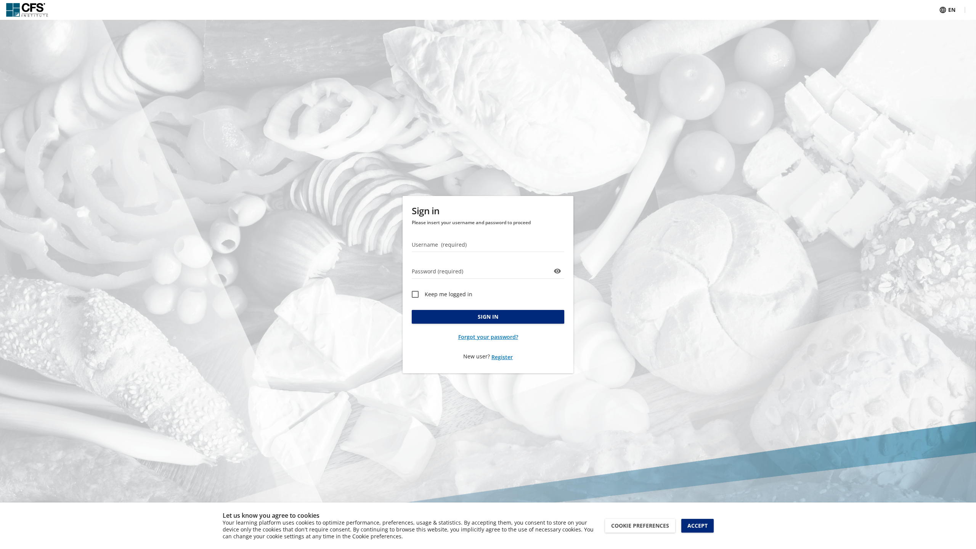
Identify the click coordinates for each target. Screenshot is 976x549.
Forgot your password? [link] (488, 336)
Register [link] (502, 357)
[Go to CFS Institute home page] (27, 10)
